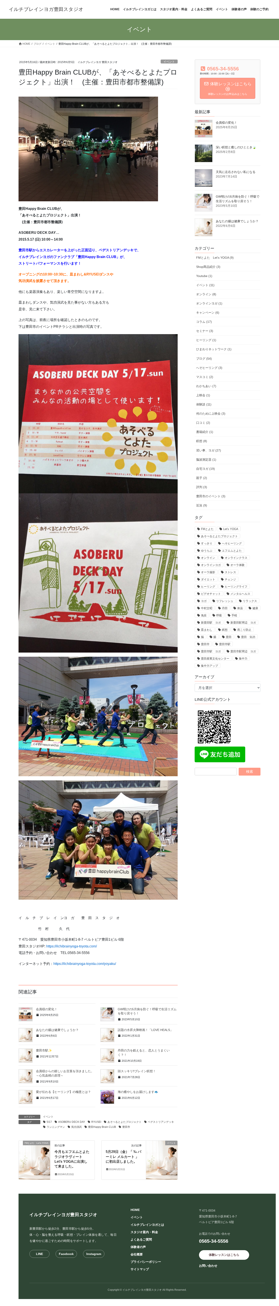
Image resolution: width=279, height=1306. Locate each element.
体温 (240, 608)
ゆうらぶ (206, 550)
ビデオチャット (211, 593)
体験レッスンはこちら (224, 1254)
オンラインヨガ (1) (209, 303)
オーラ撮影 (208, 572)
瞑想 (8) (201, 441)
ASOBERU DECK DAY (71, 1121)
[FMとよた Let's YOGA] (34, 1157)
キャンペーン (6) (207, 312)
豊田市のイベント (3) (210, 496)
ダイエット (208, 579)
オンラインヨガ (211, 565)
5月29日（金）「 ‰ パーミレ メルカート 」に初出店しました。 (123, 1156)
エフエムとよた (232, 550)
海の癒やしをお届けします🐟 (138, 1092)
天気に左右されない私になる (235, 172)
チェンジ (230, 579)
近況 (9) (201, 505)
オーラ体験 (237, 565)
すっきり (206, 543)
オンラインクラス (236, 557)
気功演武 (76, 1126)
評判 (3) (201, 487)
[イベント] (161, 1157)
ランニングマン (56, 1126)
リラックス (250, 601)
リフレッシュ (224, 601)
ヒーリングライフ (236, 586)
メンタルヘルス (240, 593)
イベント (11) (205, 285)
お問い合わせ (208, 1265)
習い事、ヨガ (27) (208, 450)
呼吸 (219, 615)
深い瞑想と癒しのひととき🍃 (236, 147)
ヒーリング (208, 586)
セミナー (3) (204, 331)
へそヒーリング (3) (209, 367)
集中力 (243, 658)
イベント (169, 61)
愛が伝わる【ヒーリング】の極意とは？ (63, 1092)
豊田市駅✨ (44, 1050)
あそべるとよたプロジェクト (124, 1121)
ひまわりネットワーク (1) (213, 349)
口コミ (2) (203, 422)
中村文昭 (206, 608)
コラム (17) (204, 321)
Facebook (66, 1254)
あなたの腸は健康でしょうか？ (57, 1030)
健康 (255, 608)
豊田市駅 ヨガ (211, 651)
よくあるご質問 (141, 1239)
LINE (39, 1254)
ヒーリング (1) (206, 340)
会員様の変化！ (46, 1009)
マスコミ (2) (204, 377)
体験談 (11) (203, 404)
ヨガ (204, 601)
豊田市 (126, 1126)
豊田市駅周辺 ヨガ (243, 651)
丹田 (225, 608)
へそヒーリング (232, 543)
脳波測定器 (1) (206, 459)
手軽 (234, 615)
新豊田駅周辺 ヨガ (243, 622)
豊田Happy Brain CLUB (102, 1126)
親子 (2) (201, 478)
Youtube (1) (204, 276)
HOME (135, 1210)
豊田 (228, 637)
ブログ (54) (204, 358)
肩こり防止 (244, 629)
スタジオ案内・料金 (144, 1232)
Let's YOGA (230, 529)
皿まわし (206, 629)
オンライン (208, 557)
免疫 (204, 615)
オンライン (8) (206, 294)
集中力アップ (209, 665)
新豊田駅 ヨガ (211, 622)
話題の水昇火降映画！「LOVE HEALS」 (145, 1030)
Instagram (93, 1254)
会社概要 (137, 1254)
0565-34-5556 (213, 1241)
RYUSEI (96, 1121)
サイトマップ (140, 1269)
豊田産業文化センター (215, 658)
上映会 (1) (203, 395)
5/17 (49, 1121)
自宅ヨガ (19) (205, 468)
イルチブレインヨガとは (147, 1224)
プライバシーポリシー (146, 1261)
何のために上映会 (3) (210, 413)
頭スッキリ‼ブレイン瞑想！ (137, 1071)
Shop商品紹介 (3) (208, 266)
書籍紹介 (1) (204, 432)
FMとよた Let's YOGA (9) (215, 257)
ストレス (230, 572)
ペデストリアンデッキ (161, 1121)
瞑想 (225, 629)
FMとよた (207, 529)
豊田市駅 (224, 644)
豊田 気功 (248, 637)
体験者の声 (138, 1247)
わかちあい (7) (206, 386)
